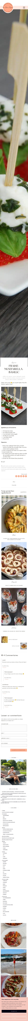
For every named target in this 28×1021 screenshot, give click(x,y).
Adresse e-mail (5, 738)
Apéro (4, 376)
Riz (3, 872)
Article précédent (13, 639)
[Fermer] (26, 998)
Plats (14, 535)
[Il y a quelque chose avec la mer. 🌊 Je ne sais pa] (13, 962)
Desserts (14, 582)
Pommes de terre (6, 870)
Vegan (4, 848)
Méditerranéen (6, 891)
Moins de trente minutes (8, 829)
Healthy (10, 376)
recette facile (9, 469)
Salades (4, 873)
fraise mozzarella (7, 467)
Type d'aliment (5, 860)
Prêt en (3, 827)
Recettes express (11, 378)
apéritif (3, 466)
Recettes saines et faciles (7, 839)
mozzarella (19, 467)
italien (16, 467)
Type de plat (4, 896)
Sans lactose (5, 844)
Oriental (4, 894)
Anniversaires (6, 815)
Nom (2, 733)
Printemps (18, 376)
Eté (7, 376)
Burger (4, 861)
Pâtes (4, 868)
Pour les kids (5, 824)
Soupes (4, 875)
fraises (13, 467)
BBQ (3, 817)
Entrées (14, 628)
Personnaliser (14, 1014)
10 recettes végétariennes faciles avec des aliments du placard (14, 539)
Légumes (5, 863)
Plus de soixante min (7, 830)
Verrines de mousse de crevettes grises (14, 631)
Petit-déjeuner (6, 911)
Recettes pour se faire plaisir (8, 838)
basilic (7, 466)
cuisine (2, 467)
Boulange (5, 903)
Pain (4, 866)
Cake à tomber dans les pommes (14, 585)
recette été (3, 469)
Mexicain (5, 892)
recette (23, 467)
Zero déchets (6, 825)
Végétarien (20, 379)
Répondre (4, 667)
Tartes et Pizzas (6, 877)
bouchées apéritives (13, 466)
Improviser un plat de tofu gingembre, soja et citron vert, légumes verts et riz (13, 802)
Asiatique (5, 882)
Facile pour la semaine (7, 820)
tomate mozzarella (22, 469)
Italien (14, 376)
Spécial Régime (13, 379)
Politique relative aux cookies (11, 1008)
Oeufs (4, 865)
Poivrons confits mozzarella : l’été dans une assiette (13, 791)
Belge (4, 884)
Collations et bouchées (8, 904)
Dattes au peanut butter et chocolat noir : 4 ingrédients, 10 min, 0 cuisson (13, 797)
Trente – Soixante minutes (8, 834)
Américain (5, 880)
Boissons (5, 901)
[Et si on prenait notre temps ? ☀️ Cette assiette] (13, 988)
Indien (4, 887)
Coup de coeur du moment (7, 812)
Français (5, 885)
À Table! (3, 810)
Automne (5, 853)
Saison (3, 851)
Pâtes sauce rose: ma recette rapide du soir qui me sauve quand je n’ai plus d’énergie (13, 794)
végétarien (3, 470)
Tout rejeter (14, 1018)
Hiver (4, 856)
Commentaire (4, 724)
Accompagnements (7, 897)
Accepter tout (14, 1011)
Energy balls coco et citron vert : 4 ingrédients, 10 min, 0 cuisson (13, 800)
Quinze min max (6, 832)
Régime (3, 841)
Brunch (4, 818)
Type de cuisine (5, 879)
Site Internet (4, 743)
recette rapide (15, 469)
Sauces (4, 915)
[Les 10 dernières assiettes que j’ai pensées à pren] (13, 936)
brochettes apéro (20, 466)
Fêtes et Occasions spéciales (9, 822)
